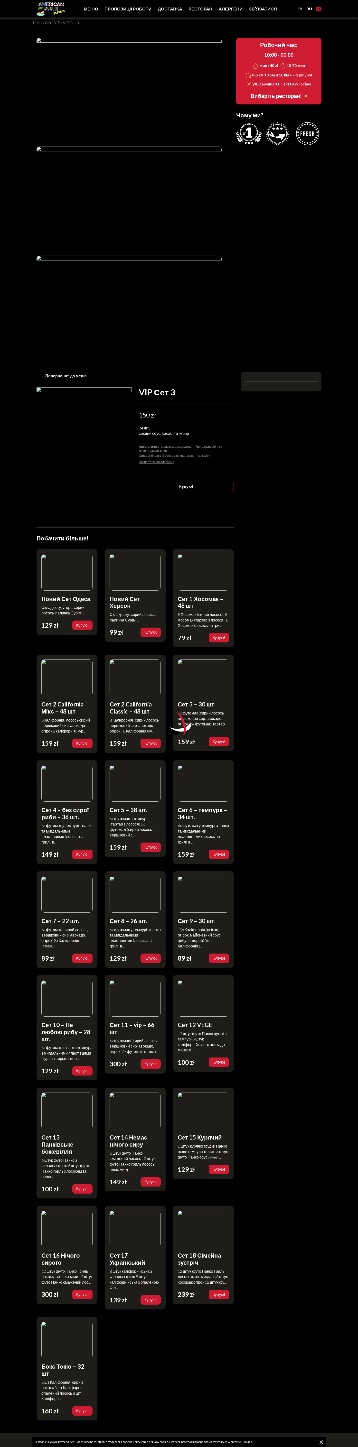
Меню (91, 8)
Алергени (231, 8)
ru (309, 8)
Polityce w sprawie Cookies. (235, 1442)
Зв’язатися (263, 8)
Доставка (170, 8)
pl (300, 8)
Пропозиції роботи (127, 8)
